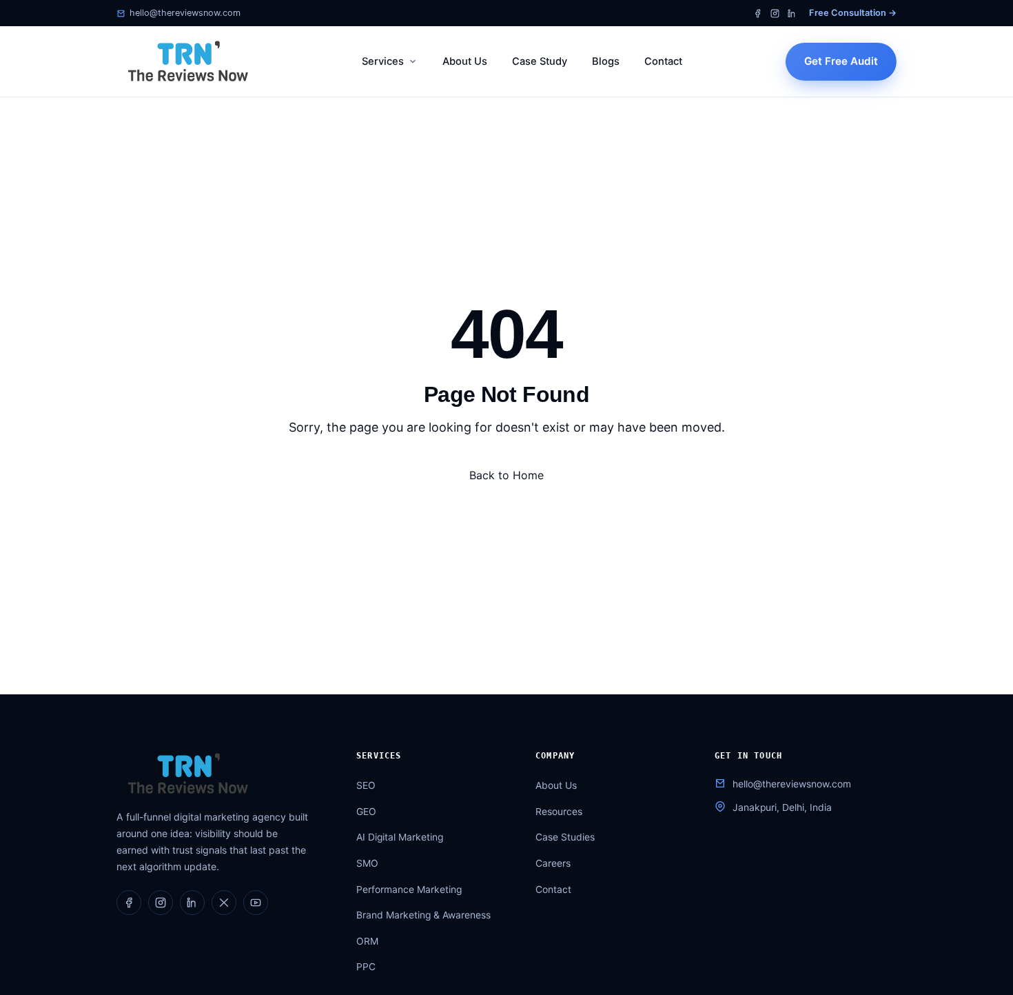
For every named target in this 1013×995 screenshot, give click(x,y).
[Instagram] (774, 13)
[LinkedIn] (792, 13)
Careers (553, 863)
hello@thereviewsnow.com (185, 13)
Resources (558, 811)
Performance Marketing (409, 889)
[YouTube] (255, 902)
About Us (464, 61)
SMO (367, 863)
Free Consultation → (853, 13)
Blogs (606, 61)
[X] (224, 902)
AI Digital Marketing (399, 837)
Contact (663, 61)
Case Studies (565, 837)
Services (383, 61)
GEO (366, 811)
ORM (367, 941)
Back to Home (506, 475)
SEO (366, 785)
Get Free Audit (841, 61)
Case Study (539, 61)
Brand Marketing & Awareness (423, 915)
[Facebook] (757, 13)
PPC (366, 966)
